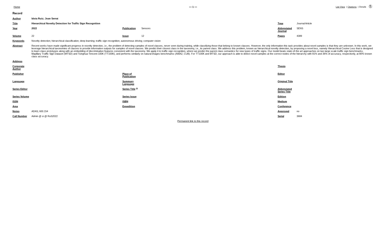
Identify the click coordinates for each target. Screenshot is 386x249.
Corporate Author (18, 67)
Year (15, 28)
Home (17, 7)
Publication (129, 28)
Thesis (281, 66)
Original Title (285, 81)
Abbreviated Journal (285, 29)
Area (15, 106)
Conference (284, 106)
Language (18, 81)
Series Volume (21, 96)
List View (340, 7)
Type (280, 23)
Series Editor (20, 89)
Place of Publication (129, 75)
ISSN (15, 101)
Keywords (18, 40)
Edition (282, 96)
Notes (16, 111)
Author (17, 18)
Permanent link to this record (192, 121)
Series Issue (129, 96)
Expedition (128, 106)
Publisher (18, 73)
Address (17, 61)
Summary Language (128, 82)
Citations (352, 7)
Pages (281, 36)
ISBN (125, 101)
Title (15, 23)
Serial (281, 116)
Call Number (20, 116)
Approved (283, 111)
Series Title (128, 89)
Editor (281, 73)
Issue (125, 36)
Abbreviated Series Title (285, 90)
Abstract (18, 45)
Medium (282, 101)
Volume (17, 36)
